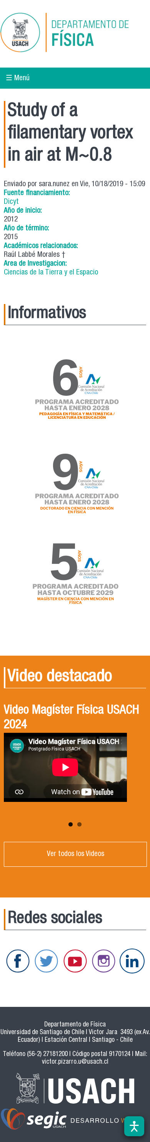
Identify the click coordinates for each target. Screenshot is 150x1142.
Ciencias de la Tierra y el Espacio (51, 272)
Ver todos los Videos (75, 854)
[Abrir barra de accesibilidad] (134, 1126)
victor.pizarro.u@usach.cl (75, 1062)
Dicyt (11, 202)
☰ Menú (18, 78)
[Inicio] (75, 34)
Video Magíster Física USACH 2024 (71, 718)
